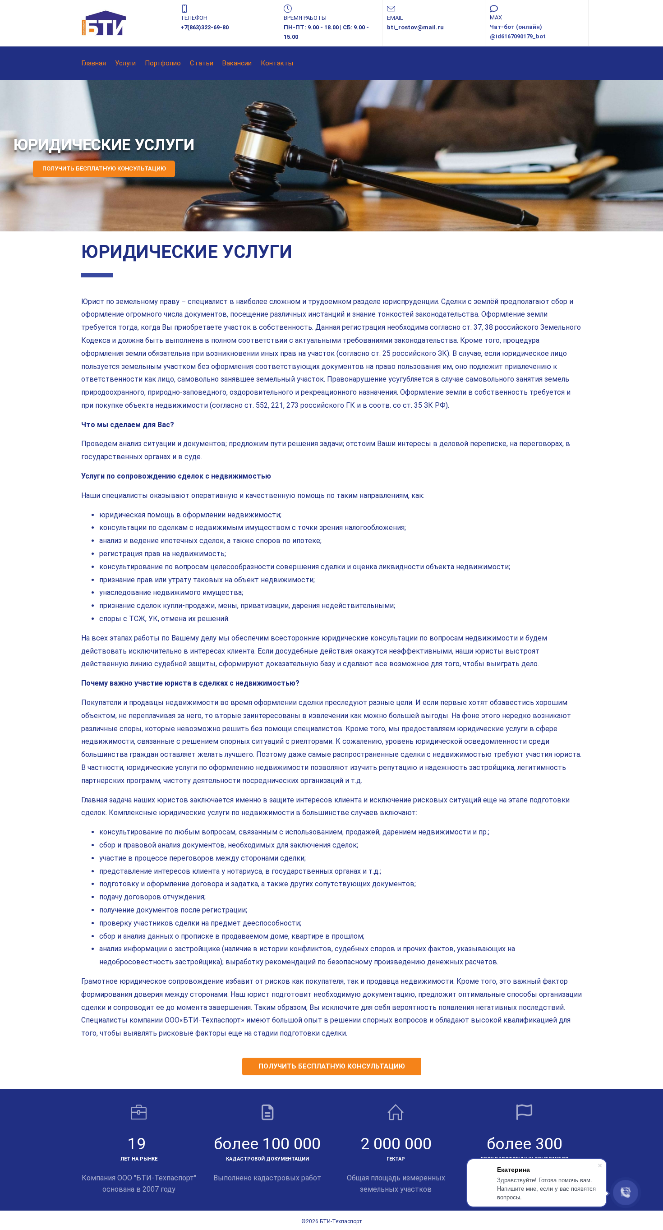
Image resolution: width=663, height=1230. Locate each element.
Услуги (125, 63)
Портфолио (163, 63)
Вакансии (237, 63)
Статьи (201, 63)
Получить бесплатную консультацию (104, 168)
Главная (93, 63)
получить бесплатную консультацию (331, 1066)
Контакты (277, 63)
